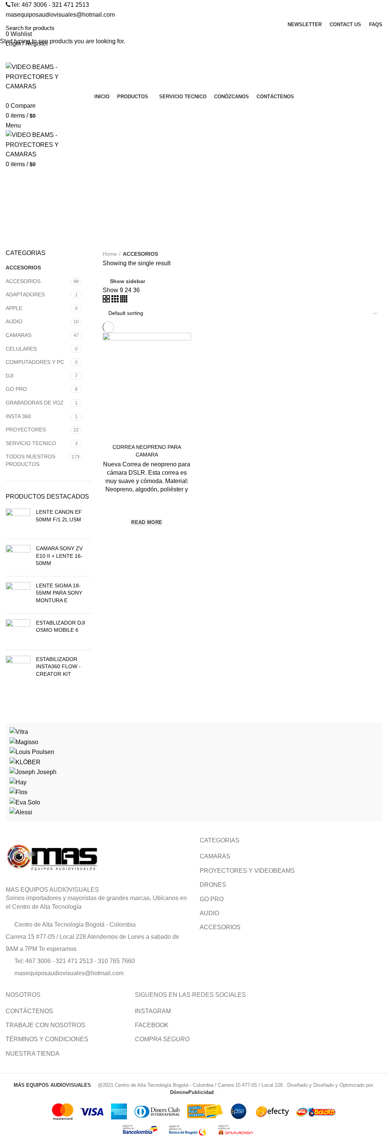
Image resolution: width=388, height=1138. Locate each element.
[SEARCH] (377, 27)
